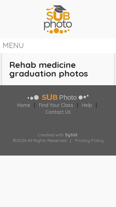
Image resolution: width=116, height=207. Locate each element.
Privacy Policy (89, 140)
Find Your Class (56, 105)
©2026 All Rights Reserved (40, 140)
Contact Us (58, 112)
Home (23, 105)
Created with (57, 135)
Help (87, 105)
